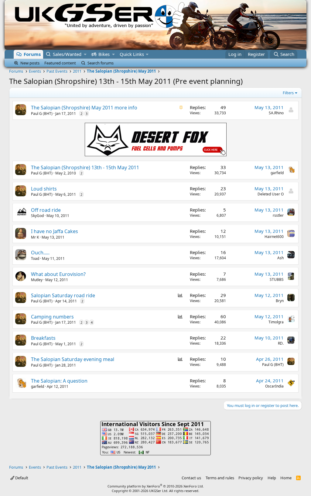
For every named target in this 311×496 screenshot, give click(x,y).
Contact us (191, 477)
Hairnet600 (274, 236)
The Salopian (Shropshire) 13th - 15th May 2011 (85, 167)
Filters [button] (288, 92)
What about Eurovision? (58, 274)
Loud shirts (44, 188)
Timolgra (276, 322)
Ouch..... (40, 252)
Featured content (60, 63)
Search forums (100, 63)
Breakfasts (43, 338)
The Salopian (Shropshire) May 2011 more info (84, 107)
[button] (85, 54)
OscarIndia (274, 386)
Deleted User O (271, 194)
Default (21, 477)
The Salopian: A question (59, 380)
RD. (281, 343)
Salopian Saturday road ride (63, 295)
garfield (277, 172)
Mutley (37, 279)
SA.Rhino (276, 112)
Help (272, 477)
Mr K (35, 237)
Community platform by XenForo (156, 486)
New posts (29, 63)
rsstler (278, 215)
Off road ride (46, 210)
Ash (280, 257)
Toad (35, 258)
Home (286, 477)
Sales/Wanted (67, 54)
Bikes (104, 54)
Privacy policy (250, 477)
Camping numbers (52, 316)
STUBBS (277, 279)
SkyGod (37, 215)
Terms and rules (220, 477)
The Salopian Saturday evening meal (72, 359)
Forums (32, 54)
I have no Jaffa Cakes (54, 231)
